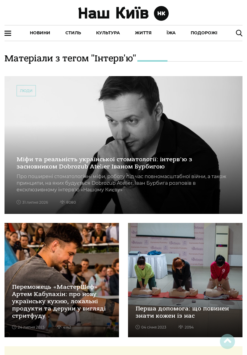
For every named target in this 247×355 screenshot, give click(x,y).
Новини (40, 33)
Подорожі (204, 33)
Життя (143, 33)
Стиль (73, 33)
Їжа (171, 33)
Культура (108, 33)
